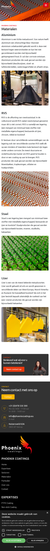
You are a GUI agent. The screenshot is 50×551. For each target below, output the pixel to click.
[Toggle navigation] (46, 5)
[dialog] (25, 530)
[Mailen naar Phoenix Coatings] (4, 417)
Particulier (5, 481)
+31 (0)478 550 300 (18, 406)
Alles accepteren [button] (13, 540)
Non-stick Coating (9, 507)
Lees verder (43, 525)
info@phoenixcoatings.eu (21, 416)
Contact (8, 397)
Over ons (5, 485)
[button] (25, 546)
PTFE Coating (7, 503)
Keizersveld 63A (17, 424)
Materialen (6, 477)
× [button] (47, 513)
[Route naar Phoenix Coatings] (4, 425)
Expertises (6, 468)
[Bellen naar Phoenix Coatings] (4, 408)
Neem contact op (13, 369)
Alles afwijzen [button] (37, 540)
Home (4, 464)
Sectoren (5, 473)
